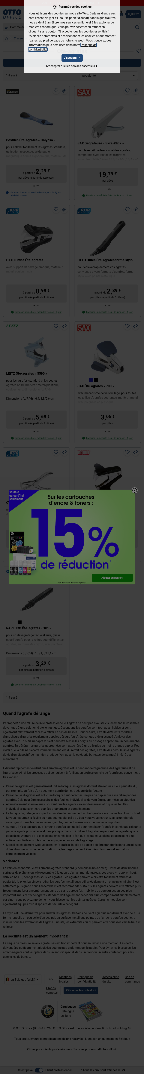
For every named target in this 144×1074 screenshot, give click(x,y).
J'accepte (70, 58)
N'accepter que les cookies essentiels (70, 66)
